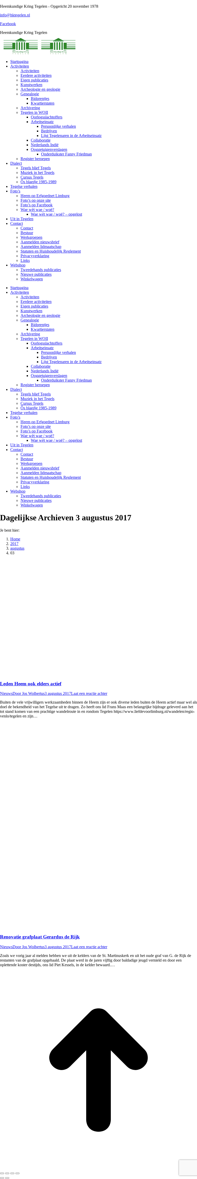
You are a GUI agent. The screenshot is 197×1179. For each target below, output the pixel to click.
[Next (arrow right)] (7, 1178)
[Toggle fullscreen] (12, 1173)
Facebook (8, 24)
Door (29, 693)
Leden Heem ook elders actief (30, 683)
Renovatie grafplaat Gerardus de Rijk (40, 936)
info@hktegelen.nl (15, 15)
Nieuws (6, 693)
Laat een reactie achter (89, 693)
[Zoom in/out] (17, 1173)
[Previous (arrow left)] (2, 1178)
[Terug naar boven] (98, 1167)
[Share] (7, 1173)
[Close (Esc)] (2, 1173)
